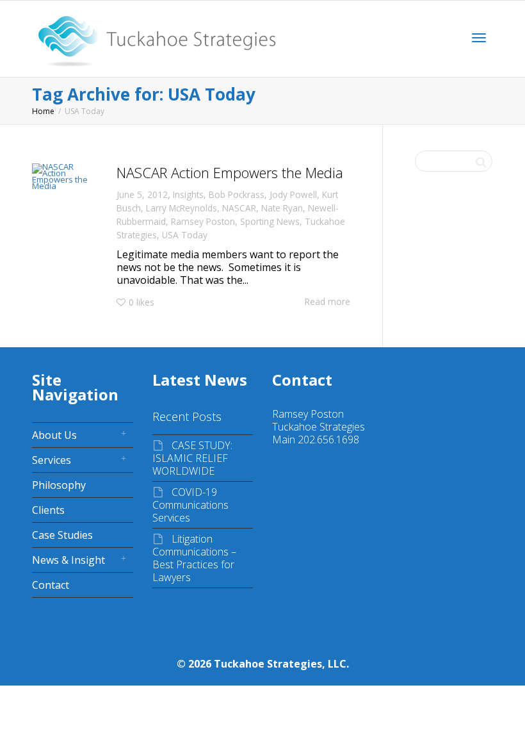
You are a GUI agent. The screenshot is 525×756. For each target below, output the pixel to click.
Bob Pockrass (236, 194)
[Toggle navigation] (479, 38)
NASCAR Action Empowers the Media (230, 172)
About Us (54, 435)
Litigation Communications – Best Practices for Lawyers (194, 558)
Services (51, 460)
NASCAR (239, 208)
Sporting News (270, 221)
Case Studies (62, 535)
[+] (64, 176)
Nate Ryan (282, 208)
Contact (50, 585)
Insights (188, 194)
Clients (48, 510)
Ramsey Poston (203, 221)
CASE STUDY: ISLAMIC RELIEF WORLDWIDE (192, 458)
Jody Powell (293, 194)
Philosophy (59, 485)
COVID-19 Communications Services (190, 505)
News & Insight (68, 560)
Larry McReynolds (181, 208)
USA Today (184, 235)
